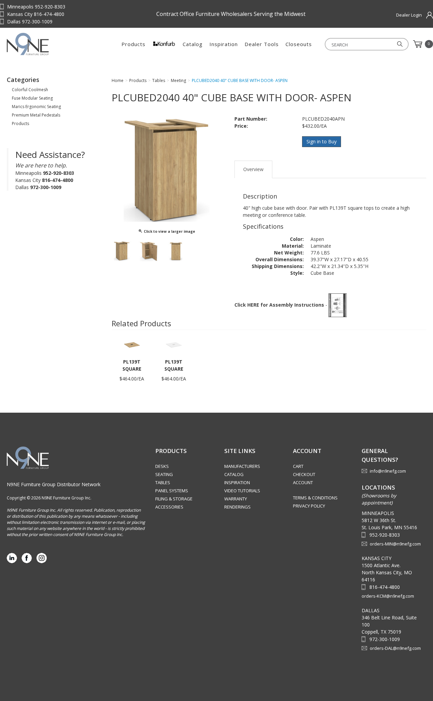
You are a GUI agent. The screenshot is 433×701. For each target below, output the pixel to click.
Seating (164, 474)
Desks (162, 466)
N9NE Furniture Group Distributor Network (53, 484)
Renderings (237, 507)
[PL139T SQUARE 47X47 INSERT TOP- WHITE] (174, 344)
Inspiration (223, 44)
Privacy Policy (309, 506)
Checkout (304, 474)
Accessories (169, 507)
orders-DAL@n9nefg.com (395, 648)
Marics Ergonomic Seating (36, 106)
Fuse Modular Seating (32, 98)
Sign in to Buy (321, 141)
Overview (253, 169)
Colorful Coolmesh (30, 89)
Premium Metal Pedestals (36, 115)
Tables (162, 482)
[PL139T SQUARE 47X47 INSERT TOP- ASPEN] (132, 344)
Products (133, 44)
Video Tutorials (242, 491)
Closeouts (299, 44)
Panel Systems (171, 491)
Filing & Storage (173, 499)
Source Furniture (49, 44)
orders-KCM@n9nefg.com (388, 596)
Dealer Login (409, 15)
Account (303, 482)
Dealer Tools (262, 44)
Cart (298, 466)
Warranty (235, 499)
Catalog (193, 44)
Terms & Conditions (315, 498)
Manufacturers (242, 466)
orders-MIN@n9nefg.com (395, 544)
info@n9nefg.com (388, 471)
